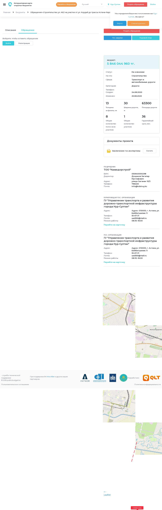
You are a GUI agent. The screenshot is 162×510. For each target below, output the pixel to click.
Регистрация (24, 43)
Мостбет (51, 377)
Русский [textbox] (85, 4)
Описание (10, 30)
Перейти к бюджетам (66, 4)
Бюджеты (20, 12)
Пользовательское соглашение (15, 384)
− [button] (105, 492)
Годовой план (146, 38)
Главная (6, 12)
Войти (153, 4)
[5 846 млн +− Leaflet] (131, 332)
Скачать (149, 151)
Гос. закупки (117, 38)
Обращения (27, 30)
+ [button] (104, 492)
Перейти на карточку (114, 225)
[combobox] (91, 4)
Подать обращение (135, 4)
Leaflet (107, 495)
